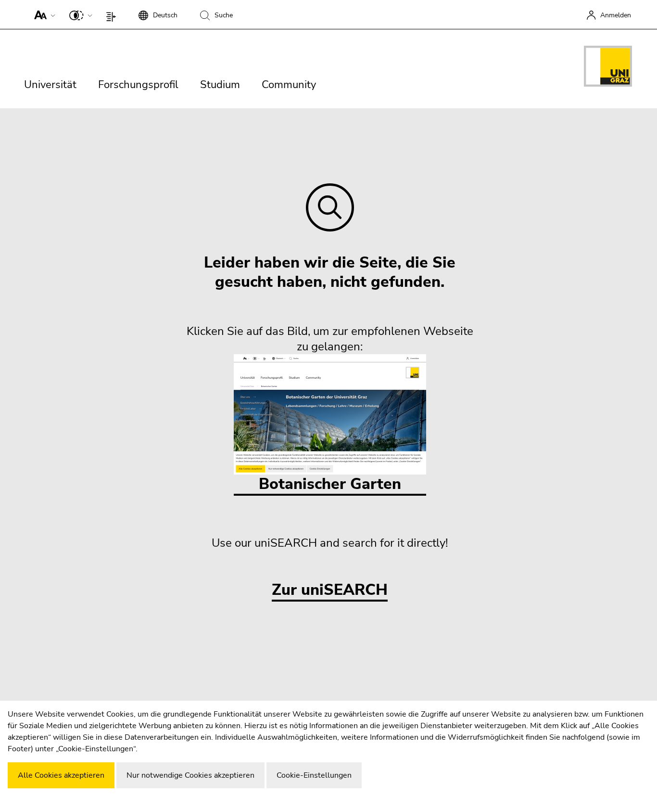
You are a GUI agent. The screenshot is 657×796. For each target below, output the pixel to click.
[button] (42, 14)
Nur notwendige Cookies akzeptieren (190, 775)
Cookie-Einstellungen (314, 775)
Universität (50, 84)
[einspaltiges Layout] (113, 14)
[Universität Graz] (608, 68)
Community (289, 84)
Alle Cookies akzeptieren (61, 775)
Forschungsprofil (138, 84)
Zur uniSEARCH (330, 590)
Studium (220, 84)
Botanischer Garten (330, 484)
